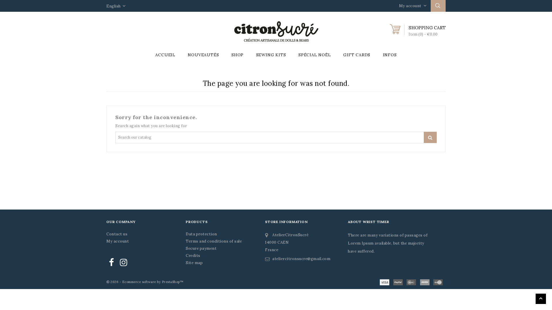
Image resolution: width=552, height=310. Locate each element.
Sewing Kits (271, 54)
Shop (237, 54)
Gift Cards (356, 54)
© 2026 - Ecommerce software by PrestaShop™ (144, 282)
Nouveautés (203, 54)
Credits (193, 255)
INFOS (390, 54)
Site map (194, 262)
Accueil (165, 54)
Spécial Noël (314, 54)
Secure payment (201, 248)
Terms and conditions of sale (214, 241)
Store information (286, 222)
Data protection (201, 234)
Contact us (116, 234)
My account (117, 241)
